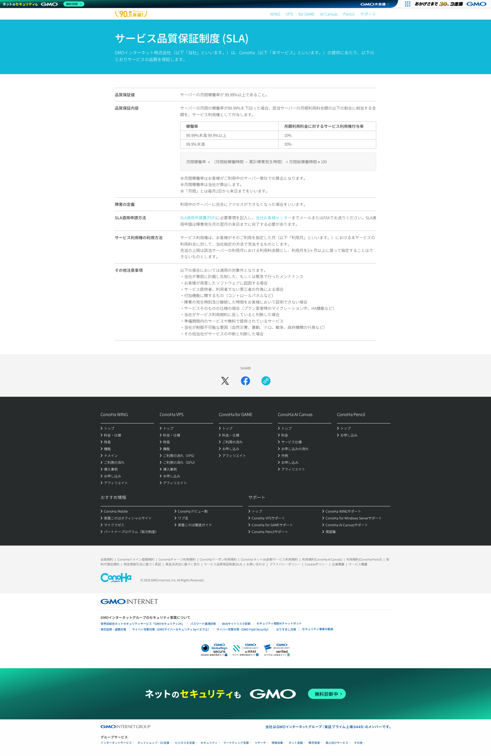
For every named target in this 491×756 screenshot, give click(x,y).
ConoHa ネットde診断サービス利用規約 (269, 559)
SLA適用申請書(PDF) (198, 217)
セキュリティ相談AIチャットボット (279, 623)
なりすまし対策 (286, 629)
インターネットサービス (116, 743)
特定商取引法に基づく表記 (142, 564)
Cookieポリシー (316, 564)
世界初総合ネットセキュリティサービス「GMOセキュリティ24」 (142, 623)
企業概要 (338, 564)
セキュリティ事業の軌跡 (317, 629)
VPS (289, 14)
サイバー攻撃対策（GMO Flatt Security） (243, 629)
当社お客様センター (274, 217)
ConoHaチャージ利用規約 (177, 559)
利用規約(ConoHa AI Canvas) (322, 559)
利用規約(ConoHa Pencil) (364, 559)
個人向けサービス (337, 743)
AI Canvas (329, 14)
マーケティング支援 (236, 743)
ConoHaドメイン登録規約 (135, 559)
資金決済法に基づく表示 (182, 564)
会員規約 (107, 559)
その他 (358, 743)
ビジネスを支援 (185, 743)
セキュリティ (209, 743)
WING (275, 14)
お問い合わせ (255, 564)
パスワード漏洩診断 (203, 623)
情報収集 (277, 743)
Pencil (349, 14)
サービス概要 (358, 564)
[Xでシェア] (225, 380)
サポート (368, 14)
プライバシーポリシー (285, 564)
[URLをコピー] (266, 380)
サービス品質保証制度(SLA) (223, 564)
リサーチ (260, 743)
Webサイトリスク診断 (236, 623)
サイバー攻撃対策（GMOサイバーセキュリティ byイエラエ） (171, 629)
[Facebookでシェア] (245, 380)
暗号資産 (314, 743)
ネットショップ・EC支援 (153, 743)
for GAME (307, 14)
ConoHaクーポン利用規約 (218, 559)
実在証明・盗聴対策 (113, 629)
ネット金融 (296, 743)
